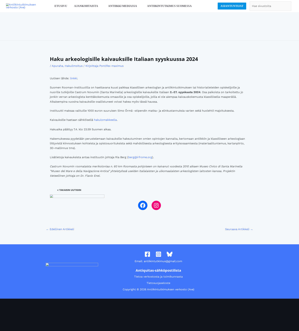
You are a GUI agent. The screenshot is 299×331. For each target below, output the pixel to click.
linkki (73, 78)
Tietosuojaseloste (158, 283)
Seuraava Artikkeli (239, 229)
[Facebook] (142, 205)
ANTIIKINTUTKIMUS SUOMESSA (169, 5)
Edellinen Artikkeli (60, 229)
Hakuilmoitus (74, 65)
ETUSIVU (61, 5)
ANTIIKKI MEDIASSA (122, 5)
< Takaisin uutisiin (69, 190)
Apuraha (57, 65)
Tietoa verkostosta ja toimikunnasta (158, 276)
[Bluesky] (170, 254)
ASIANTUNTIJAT (231, 5)
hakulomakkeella (105, 119)
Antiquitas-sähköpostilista (158, 270)
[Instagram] (156, 205)
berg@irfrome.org (140, 157)
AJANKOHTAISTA (86, 5)
